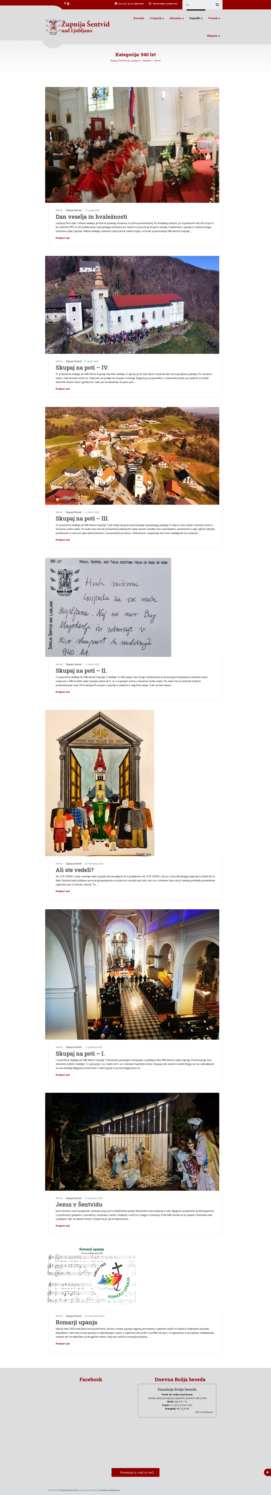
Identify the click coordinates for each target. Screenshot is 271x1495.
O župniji (156, 18)
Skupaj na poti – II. (81, 670)
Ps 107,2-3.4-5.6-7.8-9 (181, 1405)
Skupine (212, 35)
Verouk (213, 18)
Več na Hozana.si (204, 1412)
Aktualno (175, 18)
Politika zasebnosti (109, 1490)
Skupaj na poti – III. (82, 518)
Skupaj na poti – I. (80, 1053)
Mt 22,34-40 (183, 1408)
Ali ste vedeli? (75, 870)
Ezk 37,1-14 (181, 1401)
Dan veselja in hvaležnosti (91, 216)
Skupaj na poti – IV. (82, 367)
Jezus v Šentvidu (79, 1204)
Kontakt (138, 18)
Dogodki (194, 18)
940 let (59, 210)
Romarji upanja (76, 1322)
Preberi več (63, 238)
